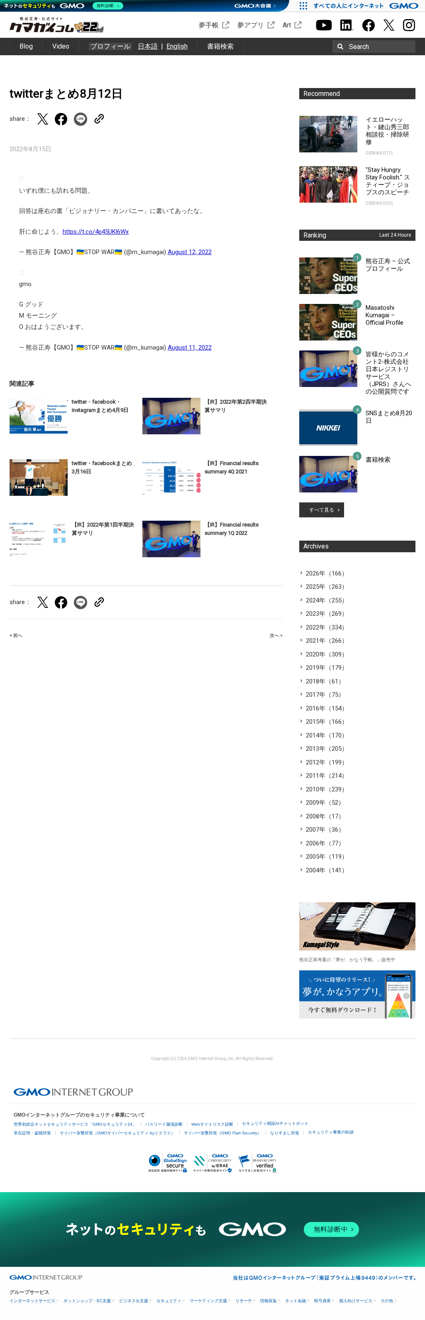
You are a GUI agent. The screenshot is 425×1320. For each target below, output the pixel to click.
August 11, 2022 (190, 347)
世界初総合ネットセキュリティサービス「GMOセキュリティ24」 (75, 1124)
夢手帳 (209, 25)
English (177, 46)
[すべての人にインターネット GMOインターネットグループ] (367, 6)
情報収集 (268, 1300)
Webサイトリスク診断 (212, 1124)
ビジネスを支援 (133, 1300)
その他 (387, 1300)
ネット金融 (295, 1300)
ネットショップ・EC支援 (87, 1300)
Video (60, 46)
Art (287, 25)
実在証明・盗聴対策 (32, 1133)
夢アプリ (250, 25)
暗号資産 (322, 1300)
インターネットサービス (32, 1300)
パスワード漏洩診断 (164, 1124)
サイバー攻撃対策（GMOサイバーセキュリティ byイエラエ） (117, 1133)
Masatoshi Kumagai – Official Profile (384, 315)
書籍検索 (220, 46)
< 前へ (16, 635)
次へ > (276, 635)
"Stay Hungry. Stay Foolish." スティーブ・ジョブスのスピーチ (388, 181)
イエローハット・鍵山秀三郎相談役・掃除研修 (387, 131)
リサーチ (243, 1300)
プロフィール (110, 46)
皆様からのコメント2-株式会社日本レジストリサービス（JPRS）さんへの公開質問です (388, 372)
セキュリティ (168, 1300)
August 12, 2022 (190, 252)
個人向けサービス (355, 1300)
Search (359, 47)
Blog (26, 46)
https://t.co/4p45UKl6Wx (96, 231)
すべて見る (321, 510)
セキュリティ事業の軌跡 (331, 1132)
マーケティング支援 (208, 1300)
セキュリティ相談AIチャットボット (275, 1123)
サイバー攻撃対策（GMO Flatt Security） (222, 1133)
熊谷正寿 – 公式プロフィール (388, 264)
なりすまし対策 (284, 1133)
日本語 (148, 46)
